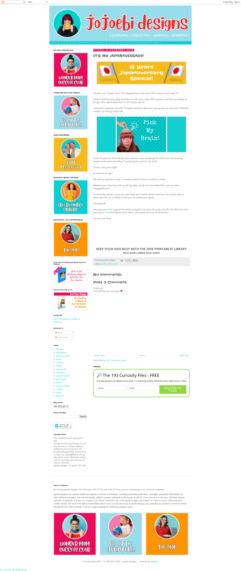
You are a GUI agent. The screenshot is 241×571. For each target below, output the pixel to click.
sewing (59, 389)
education (60, 372)
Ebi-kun (59, 349)
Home (142, 355)
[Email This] (126, 260)
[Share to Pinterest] (136, 260)
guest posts (61, 379)
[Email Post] (121, 260)
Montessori (61, 352)
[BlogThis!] (128, 260)
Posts (59, 332)
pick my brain (112, 264)
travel (58, 392)
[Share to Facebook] (134, 260)
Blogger (154, 561)
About (54, 42)
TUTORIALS (73, 42)
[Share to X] (131, 260)
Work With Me (126, 42)
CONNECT (100, 42)
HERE (109, 209)
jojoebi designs (63, 385)
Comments (62, 337)
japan (58, 382)
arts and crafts (63, 356)
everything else (63, 375)
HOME (63, 42)
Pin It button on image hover (13, 569)
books (59, 359)
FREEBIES (112, 42)
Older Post (184, 355)
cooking (59, 362)
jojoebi (103, 264)
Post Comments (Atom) (116, 360)
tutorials (60, 395)
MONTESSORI (87, 42)
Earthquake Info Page (147, 42)
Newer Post (99, 355)
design (59, 366)
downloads (61, 369)
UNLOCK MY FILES (173, 389)
